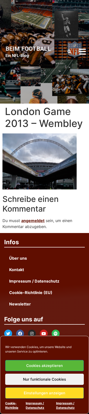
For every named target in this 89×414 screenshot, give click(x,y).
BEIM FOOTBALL (28, 48)
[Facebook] (20, 334)
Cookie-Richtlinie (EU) (30, 292)
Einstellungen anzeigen (44, 393)
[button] (69, 51)
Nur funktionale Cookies (44, 379)
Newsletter (20, 303)
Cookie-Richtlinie (11, 405)
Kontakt (16, 269)
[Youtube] (44, 334)
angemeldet (32, 220)
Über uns (18, 258)
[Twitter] (8, 334)
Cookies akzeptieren (44, 365)
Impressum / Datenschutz (35, 405)
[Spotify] (56, 334)
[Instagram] (32, 334)
